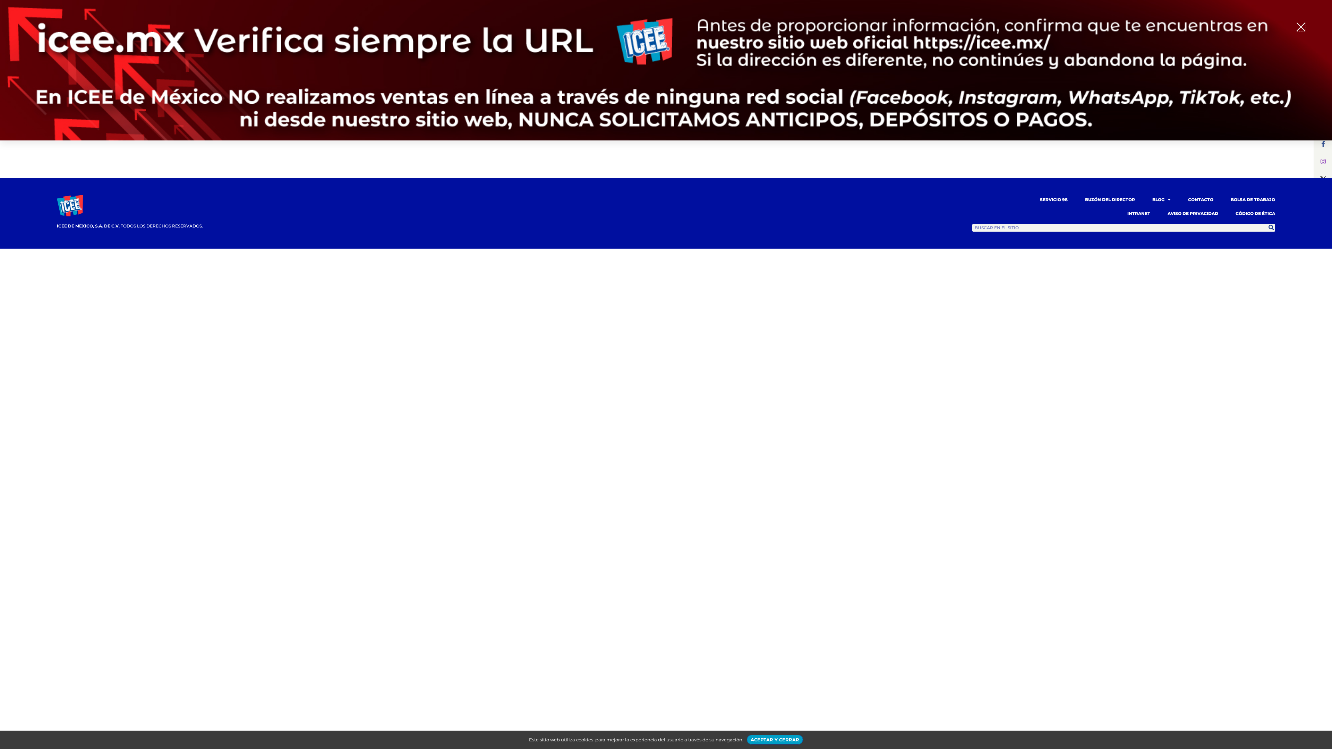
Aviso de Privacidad (1193, 213)
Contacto (1200, 199)
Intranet (1138, 213)
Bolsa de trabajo (1253, 199)
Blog (1158, 199)
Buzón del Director (1110, 199)
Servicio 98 (1054, 199)
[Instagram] (1323, 161)
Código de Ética (1255, 213)
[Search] (1271, 228)
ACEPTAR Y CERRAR (775, 739)
